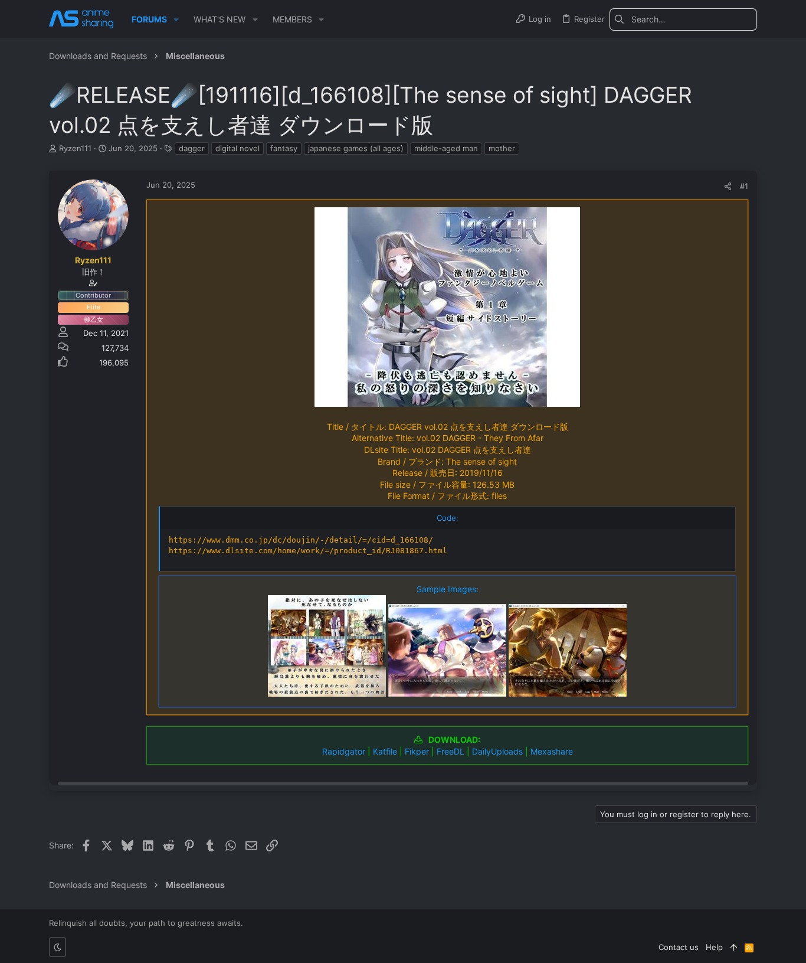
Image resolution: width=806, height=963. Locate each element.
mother (502, 148)
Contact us (678, 947)
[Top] (733, 947)
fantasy (283, 148)
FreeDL (450, 751)
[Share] (728, 186)
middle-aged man (446, 148)
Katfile (385, 751)
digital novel (237, 148)
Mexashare (551, 751)
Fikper (417, 751)
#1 (744, 186)
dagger (192, 148)
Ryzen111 (75, 148)
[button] (176, 19)
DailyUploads (497, 751)
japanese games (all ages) (356, 148)
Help (714, 947)
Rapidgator (343, 751)
